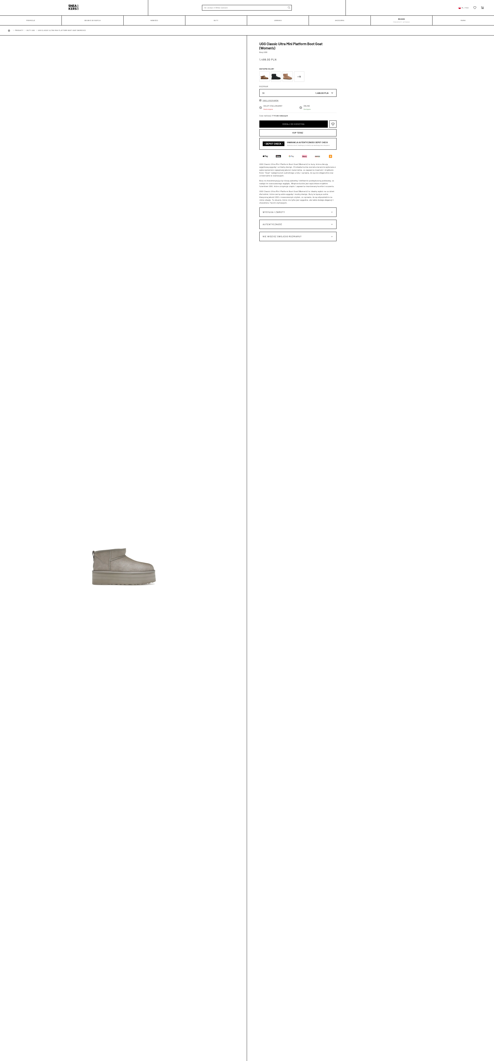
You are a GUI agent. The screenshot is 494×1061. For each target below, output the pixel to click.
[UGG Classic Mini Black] (276, 76)
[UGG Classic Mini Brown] (288, 76)
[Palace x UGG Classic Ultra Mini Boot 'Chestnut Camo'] (264, 76)
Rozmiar (263, 86)
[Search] (289, 7)
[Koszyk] (482, 8)
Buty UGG (31, 30)
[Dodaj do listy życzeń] (333, 124)
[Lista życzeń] (475, 8)
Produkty (19, 30)
